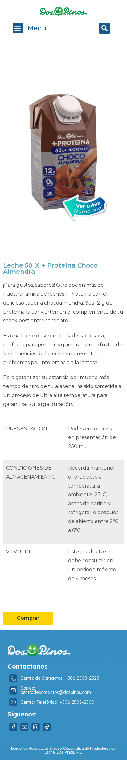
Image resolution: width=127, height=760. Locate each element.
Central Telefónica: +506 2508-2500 (57, 702)
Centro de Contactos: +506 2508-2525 (59, 678)
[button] (18, 28)
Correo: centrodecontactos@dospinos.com (55, 690)
